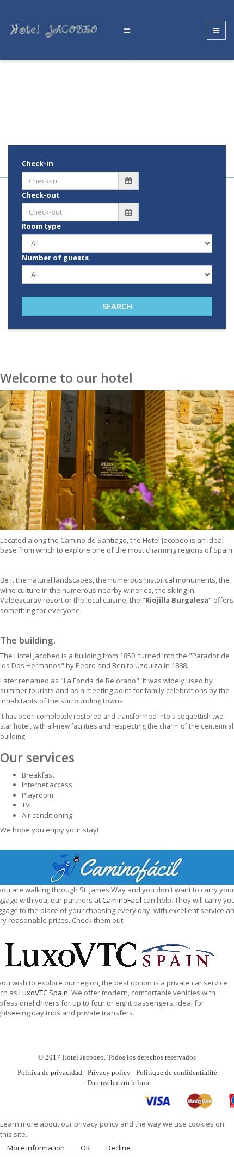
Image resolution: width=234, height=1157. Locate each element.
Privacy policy (109, 1072)
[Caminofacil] (117, 867)
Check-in (37, 163)
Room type (41, 226)
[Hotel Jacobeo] (56, 29)
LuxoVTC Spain (43, 992)
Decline (118, 1148)
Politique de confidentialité (176, 1072)
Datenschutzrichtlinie (119, 1083)
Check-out (41, 195)
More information (36, 1148)
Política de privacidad (49, 1072)
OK (85, 1148)
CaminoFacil (121, 900)
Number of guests (55, 257)
